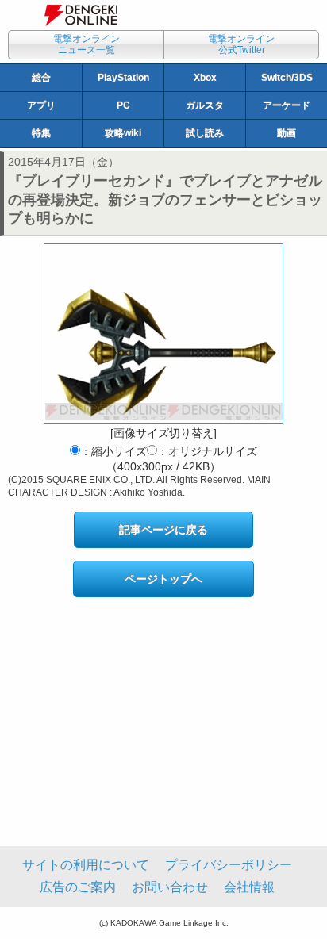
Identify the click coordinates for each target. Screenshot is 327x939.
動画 (286, 133)
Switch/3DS (287, 77)
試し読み (205, 133)
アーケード (286, 105)
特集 (41, 133)
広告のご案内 (78, 887)
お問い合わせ (170, 887)
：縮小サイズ (113, 451)
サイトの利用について (85, 865)
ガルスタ (205, 105)
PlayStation (123, 77)
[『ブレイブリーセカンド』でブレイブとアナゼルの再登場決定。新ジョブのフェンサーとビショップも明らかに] (163, 333)
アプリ (41, 105)
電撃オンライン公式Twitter (241, 44)
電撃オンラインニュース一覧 (86, 44)
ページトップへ (163, 579)
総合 (41, 77)
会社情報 (249, 887)
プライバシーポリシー (228, 865)
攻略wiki (123, 133)
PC (123, 105)
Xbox (205, 77)
